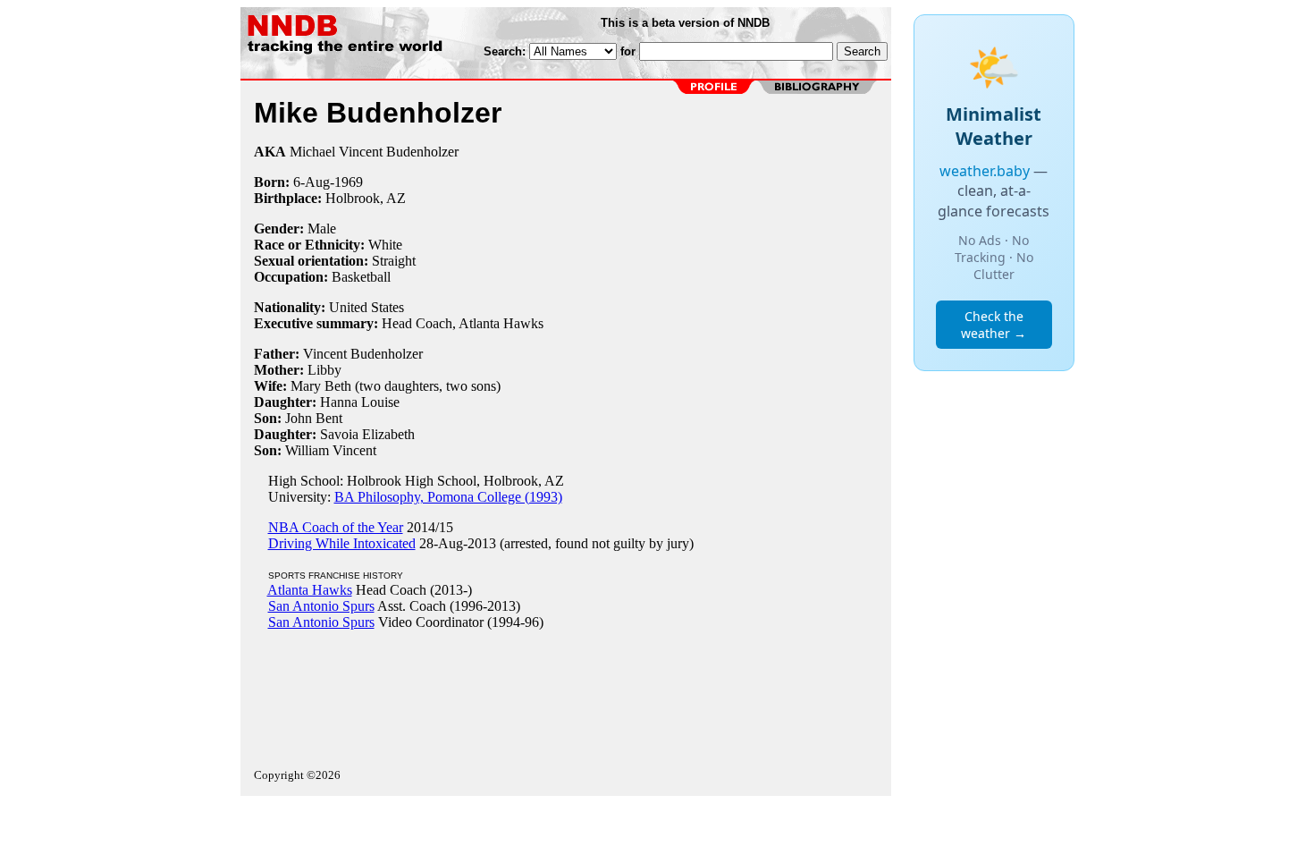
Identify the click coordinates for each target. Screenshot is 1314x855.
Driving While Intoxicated (342, 543)
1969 (348, 182)
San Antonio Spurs (321, 606)
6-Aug (311, 182)
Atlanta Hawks (309, 589)
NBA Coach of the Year (335, 527)
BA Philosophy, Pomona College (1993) (448, 496)
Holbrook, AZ (365, 198)
